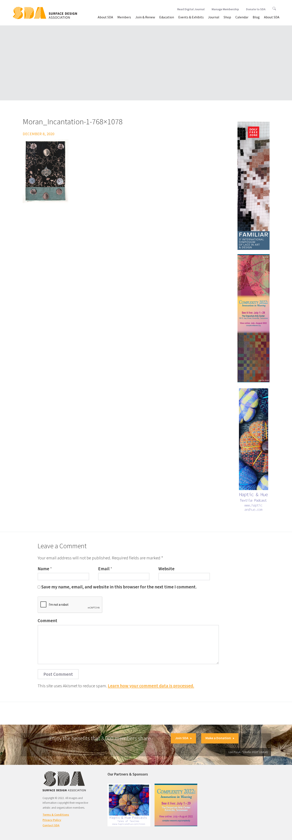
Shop (227, 17)
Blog (256, 17)
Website (166, 569)
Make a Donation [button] (218, 738)
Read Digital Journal (191, 9)
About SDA (105, 17)
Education (166, 17)
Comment (47, 620)
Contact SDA (51, 825)
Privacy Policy (52, 820)
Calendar (241, 17)
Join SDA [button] (181, 738)
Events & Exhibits (191, 17)
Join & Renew (145, 17)
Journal (213, 17)
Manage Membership (225, 9)
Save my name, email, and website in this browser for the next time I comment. (119, 587)
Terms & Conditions (56, 815)
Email (103, 569)
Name (43, 569)
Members (124, 17)
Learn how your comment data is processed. (151, 686)
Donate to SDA (255, 9)
